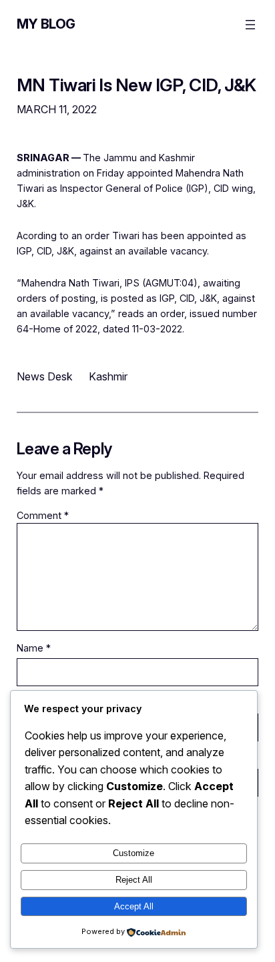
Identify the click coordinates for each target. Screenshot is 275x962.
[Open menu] (250, 25)
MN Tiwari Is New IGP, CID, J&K (136, 85)
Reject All (133, 880)
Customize (133, 853)
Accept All (134, 906)
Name (34, 648)
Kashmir (108, 376)
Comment (43, 515)
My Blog (46, 24)
